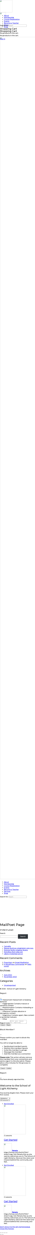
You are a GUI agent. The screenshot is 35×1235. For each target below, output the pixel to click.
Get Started (10, 1139)
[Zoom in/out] (6, 1232)
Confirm (9, 1068)
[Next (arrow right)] (3, 1234)
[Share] (3, 1232)
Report (8, 1025)
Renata (15, 1151)
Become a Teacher (11, 889)
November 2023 (10, 977)
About (6, 882)
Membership (9, 884)
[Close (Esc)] (1, 998)
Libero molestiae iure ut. (13, 954)
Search (2, 933)
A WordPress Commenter (14, 964)
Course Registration (12, 886)
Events (6, 888)
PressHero (8, 962)
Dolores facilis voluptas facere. (16, 950)
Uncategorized (10, 985)
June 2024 (8, 975)
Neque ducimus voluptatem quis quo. (19, 948)
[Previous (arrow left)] (1, 1234)
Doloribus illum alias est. (13, 952)
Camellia (7, 946)
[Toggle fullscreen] (4, 1232)
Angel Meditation (22, 962)
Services (7, 891)
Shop (6, 893)
